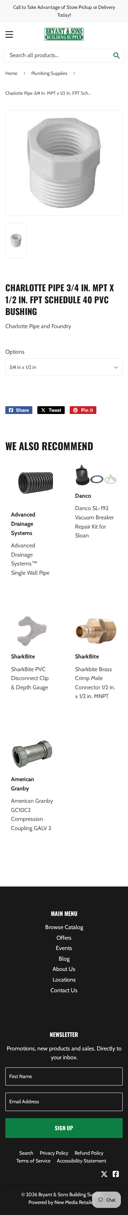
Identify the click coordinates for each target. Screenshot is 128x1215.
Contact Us (64, 990)
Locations (64, 979)
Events (64, 948)
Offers (64, 937)
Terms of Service (33, 1161)
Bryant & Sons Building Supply (70, 1194)
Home (11, 73)
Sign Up (64, 1128)
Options (15, 351)
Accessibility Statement (81, 1161)
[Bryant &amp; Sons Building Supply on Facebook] (116, 1174)
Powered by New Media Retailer (61, 1202)
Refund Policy (89, 1153)
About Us (64, 969)
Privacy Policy (54, 1153)
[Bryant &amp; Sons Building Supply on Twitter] (104, 1174)
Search (26, 1153)
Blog (64, 958)
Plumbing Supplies (49, 73)
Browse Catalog (64, 927)
